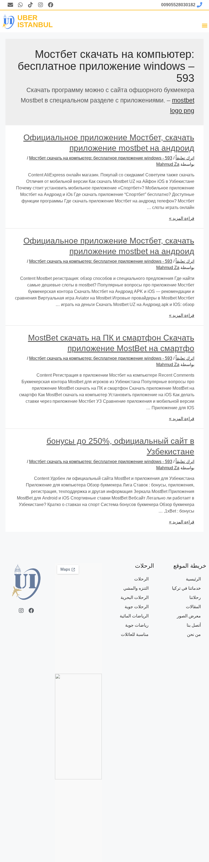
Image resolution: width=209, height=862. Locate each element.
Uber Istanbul (35, 21)
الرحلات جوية (137, 606)
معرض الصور (189, 616)
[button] (204, 25)
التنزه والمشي (136, 588)
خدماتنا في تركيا (186, 588)
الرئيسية (193, 579)
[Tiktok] (30, 5)
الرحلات (141, 579)
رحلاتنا (195, 597)
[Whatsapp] (20, 5)
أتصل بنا (194, 625)
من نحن (194, 634)
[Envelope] (10, 5)
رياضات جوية (137, 625)
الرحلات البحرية (135, 597)
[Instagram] (40, 5)
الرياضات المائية (134, 616)
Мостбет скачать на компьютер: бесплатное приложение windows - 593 (100, 158)
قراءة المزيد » (181, 218)
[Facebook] (51, 5)
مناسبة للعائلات (135, 634)
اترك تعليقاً (185, 158)
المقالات (193, 606)
